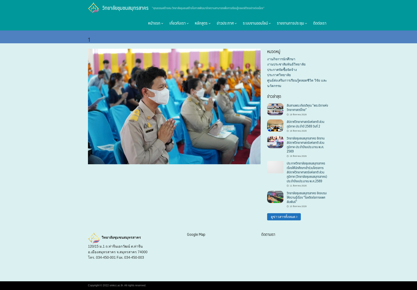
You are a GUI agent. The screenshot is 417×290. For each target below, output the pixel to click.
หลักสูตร (201, 22)
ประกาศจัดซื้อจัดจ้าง (282, 70)
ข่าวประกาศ (226, 22)
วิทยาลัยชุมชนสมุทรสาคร (125, 7)
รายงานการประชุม (291, 22)
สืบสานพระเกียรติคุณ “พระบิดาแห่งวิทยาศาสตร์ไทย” (307, 107)
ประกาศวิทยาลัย (279, 75)
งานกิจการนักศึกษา (281, 59)
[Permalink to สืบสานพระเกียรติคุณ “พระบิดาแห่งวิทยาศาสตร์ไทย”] (275, 109)
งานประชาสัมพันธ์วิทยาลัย (286, 64)
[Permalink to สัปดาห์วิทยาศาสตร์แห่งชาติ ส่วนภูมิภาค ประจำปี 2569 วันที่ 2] (275, 125)
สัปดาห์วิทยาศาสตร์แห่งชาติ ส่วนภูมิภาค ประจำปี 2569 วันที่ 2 (305, 124)
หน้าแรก (154, 22)
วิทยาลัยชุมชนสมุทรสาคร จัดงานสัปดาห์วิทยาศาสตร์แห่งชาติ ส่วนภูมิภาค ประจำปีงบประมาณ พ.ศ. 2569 (305, 144)
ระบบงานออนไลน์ (256, 22)
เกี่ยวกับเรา (178, 22)
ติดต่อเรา (319, 22)
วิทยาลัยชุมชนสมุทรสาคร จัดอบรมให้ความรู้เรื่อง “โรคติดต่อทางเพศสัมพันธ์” (307, 197)
